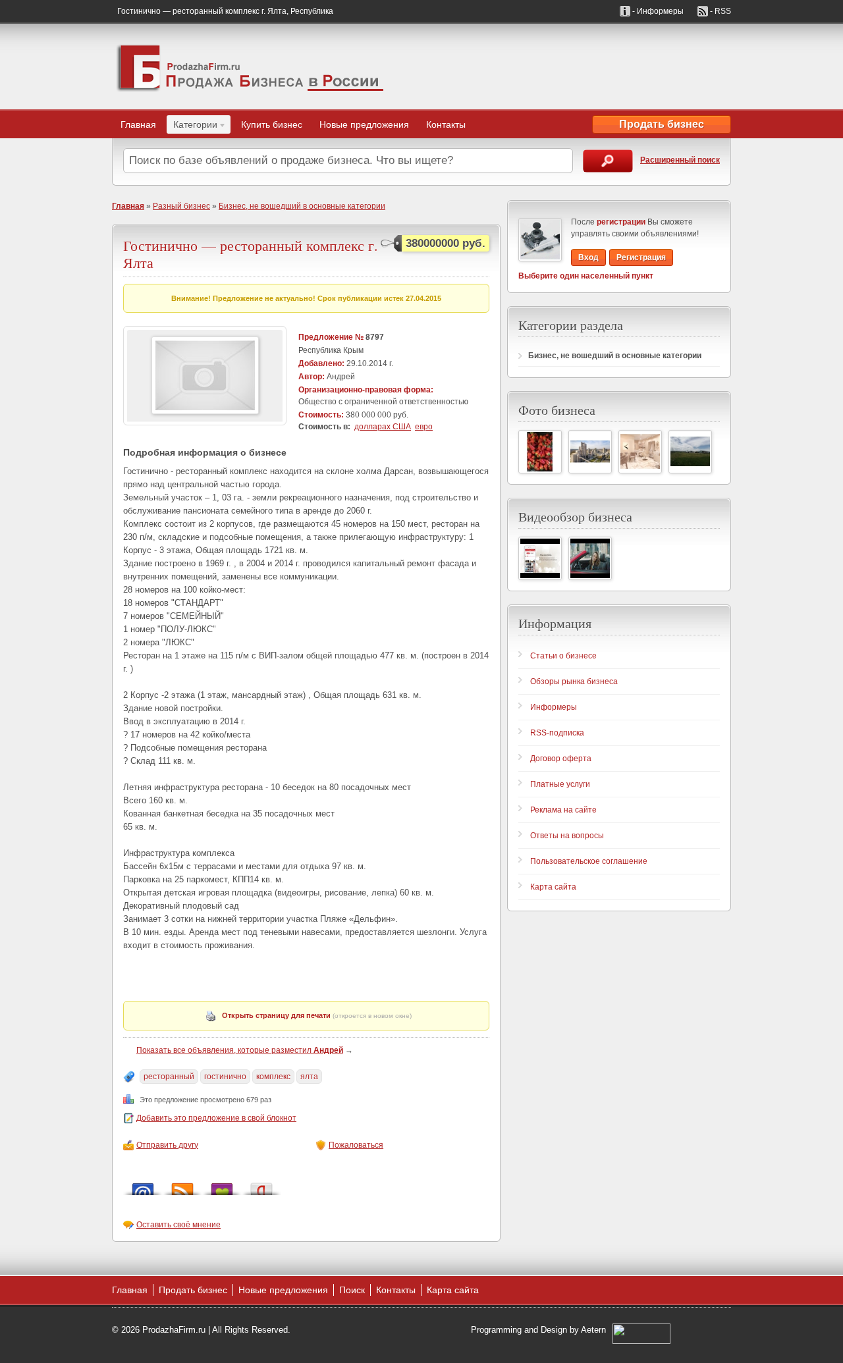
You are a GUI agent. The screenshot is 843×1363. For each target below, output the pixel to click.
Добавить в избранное (222, 1185)
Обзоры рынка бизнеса (574, 681)
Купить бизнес (271, 124)
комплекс (273, 1076)
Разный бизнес (181, 206)
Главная (138, 124)
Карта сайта (553, 887)
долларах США (382, 426)
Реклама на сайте (563, 810)
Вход (588, 257)
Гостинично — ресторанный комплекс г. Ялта (250, 254)
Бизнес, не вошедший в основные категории (302, 206)
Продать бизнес (661, 124)
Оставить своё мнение (178, 1224)
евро (424, 426)
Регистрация (641, 257)
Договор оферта (560, 758)
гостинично (225, 1076)
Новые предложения (364, 124)
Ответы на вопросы (567, 835)
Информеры (553, 707)
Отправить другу (167, 1145)
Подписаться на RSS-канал (182, 1185)
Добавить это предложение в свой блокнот (216, 1118)
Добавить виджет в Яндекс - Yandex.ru (261, 1185)
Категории (192, 126)
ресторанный (169, 1076)
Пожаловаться (356, 1145)
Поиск (352, 1290)
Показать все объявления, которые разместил (239, 1050)
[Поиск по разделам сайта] (608, 161)
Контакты (446, 124)
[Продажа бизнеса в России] (250, 66)
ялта (309, 1076)
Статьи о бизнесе (563, 655)
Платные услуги (560, 784)
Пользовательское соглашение (588, 861)
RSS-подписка (557, 732)
